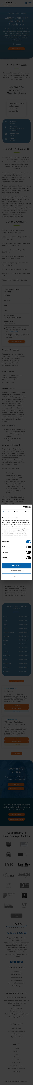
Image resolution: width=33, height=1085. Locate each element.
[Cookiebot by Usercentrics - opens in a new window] (23, 507)
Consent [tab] (6, 511)
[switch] (28, 547)
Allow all (16, 565)
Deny (16, 576)
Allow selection (16, 571)
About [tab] (27, 511)
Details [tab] (16, 511)
